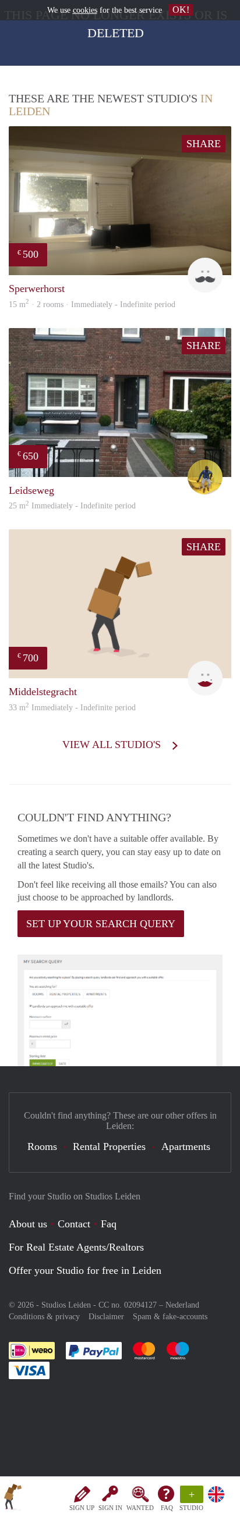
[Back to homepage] (13, 1499)
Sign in (110, 1507)
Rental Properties (109, 1146)
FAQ (167, 1507)
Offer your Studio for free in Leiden (85, 1270)
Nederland (182, 1305)
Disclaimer (106, 1316)
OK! (180, 10)
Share (203, 143)
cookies (85, 10)
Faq (109, 1224)
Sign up (81, 1507)
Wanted (140, 1507)
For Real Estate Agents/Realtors (76, 1247)
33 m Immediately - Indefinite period (72, 707)
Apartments (185, 1146)
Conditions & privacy (44, 1316)
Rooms (42, 1146)
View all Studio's (113, 744)
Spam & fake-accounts (170, 1316)
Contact (74, 1224)
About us (28, 1224)
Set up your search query (100, 924)
